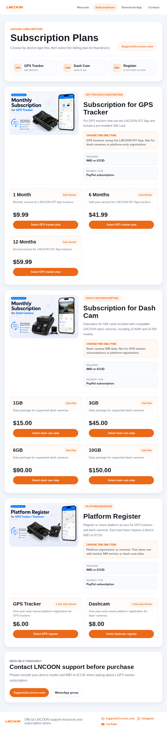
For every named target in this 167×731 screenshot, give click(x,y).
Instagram (148, 718)
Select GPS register (45, 633)
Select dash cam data (45, 433)
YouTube (111, 724)
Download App (132, 7)
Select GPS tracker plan (46, 224)
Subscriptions (105, 7)
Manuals (83, 7)
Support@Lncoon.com (137, 46)
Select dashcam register (121, 633)
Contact (153, 7)
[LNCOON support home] (14, 7)
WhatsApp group (66, 692)
